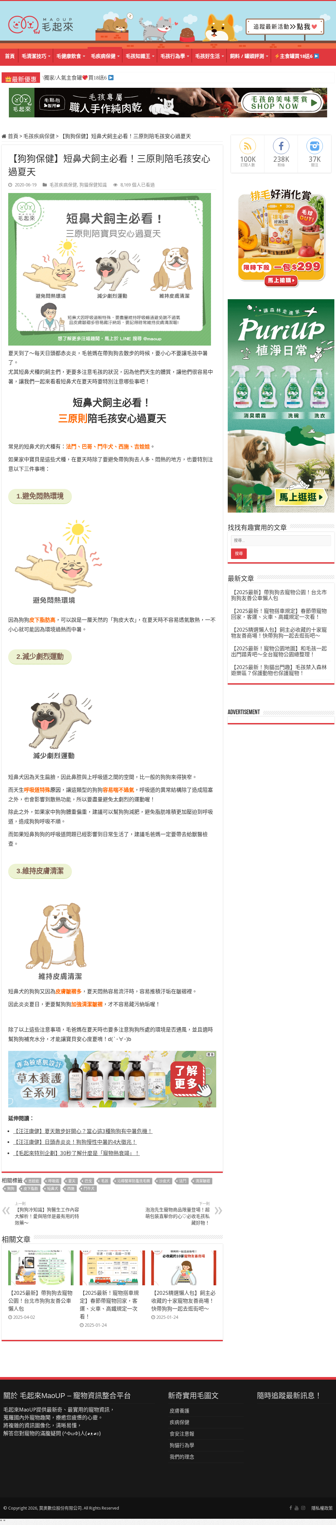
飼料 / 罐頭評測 (247, 56)
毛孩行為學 (172, 56)
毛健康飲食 (68, 56)
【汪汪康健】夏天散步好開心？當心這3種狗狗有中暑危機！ (83, 1131)
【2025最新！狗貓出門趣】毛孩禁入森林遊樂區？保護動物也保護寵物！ (279, 670)
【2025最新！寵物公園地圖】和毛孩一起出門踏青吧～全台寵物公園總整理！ (279, 651)
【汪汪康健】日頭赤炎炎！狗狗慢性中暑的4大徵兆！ (75, 1142)
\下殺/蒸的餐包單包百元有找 (78, 78)
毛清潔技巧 (34, 56)
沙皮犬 (164, 1181)
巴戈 (88, 1181)
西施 (70, 1189)
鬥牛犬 (89, 1189)
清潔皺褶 (203, 1181)
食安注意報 (182, 1434)
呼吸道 (53, 1181)
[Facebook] (291, 1508)
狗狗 (10, 1189)
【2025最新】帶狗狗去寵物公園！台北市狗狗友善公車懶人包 (40, 1301)
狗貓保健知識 (93, 184)
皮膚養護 (179, 1411)
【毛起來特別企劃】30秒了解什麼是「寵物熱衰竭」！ (76, 1153)
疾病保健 (179, 1422)
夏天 (71, 1181)
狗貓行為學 (182, 1445)
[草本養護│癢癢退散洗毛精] (112, 1079)
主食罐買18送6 (297, 56)
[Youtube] (296, 1508)
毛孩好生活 (207, 56)
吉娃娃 (33, 1181)
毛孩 (104, 1181)
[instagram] (303, 1508)
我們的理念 (182, 1457)
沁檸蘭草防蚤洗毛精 (133, 1181)
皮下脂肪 (31, 1189)
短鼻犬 (52, 1189)
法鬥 (182, 1181)
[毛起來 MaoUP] (41, 23)
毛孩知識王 (138, 56)
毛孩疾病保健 (39, 136)
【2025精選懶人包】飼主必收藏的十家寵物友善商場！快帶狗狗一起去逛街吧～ (183, 1301)
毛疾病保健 (103, 56)
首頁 (10, 56)
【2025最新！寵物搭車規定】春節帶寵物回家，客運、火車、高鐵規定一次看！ (279, 614)
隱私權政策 (322, 1508)
